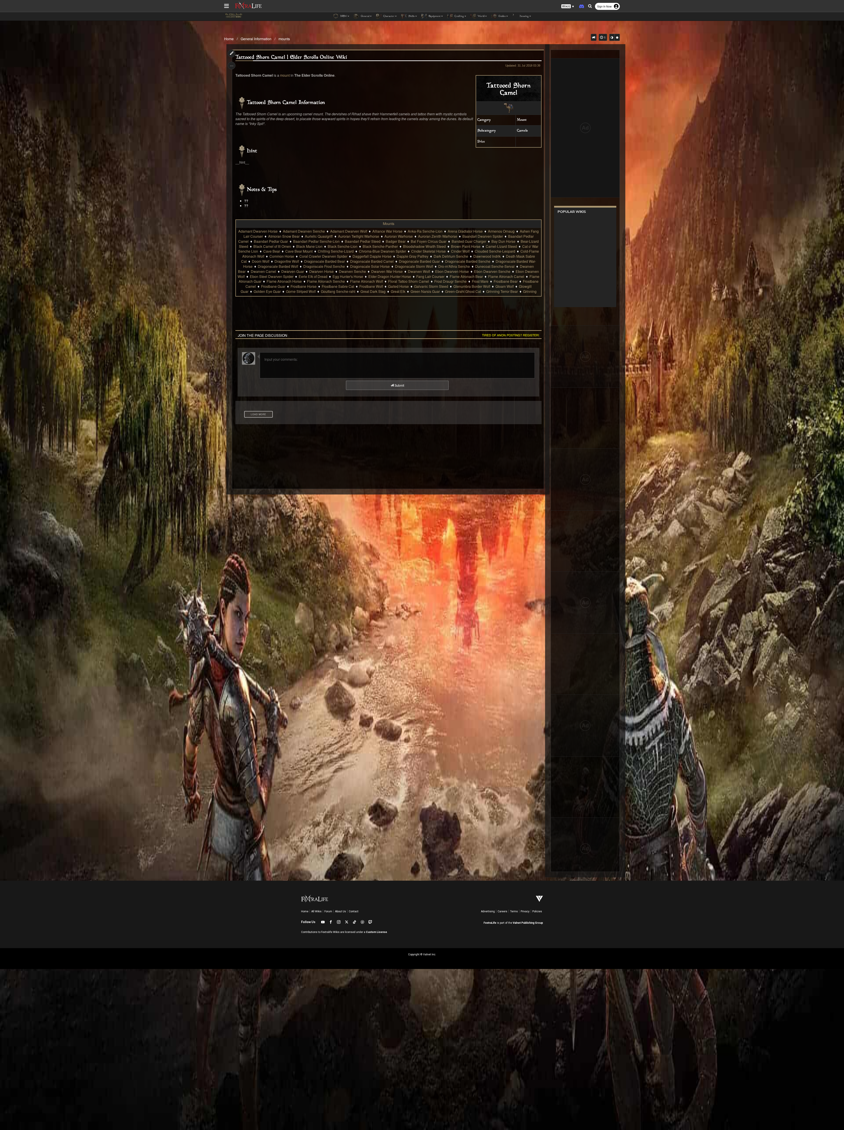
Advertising (488, 911)
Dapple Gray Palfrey (412, 256)
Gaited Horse (398, 286)
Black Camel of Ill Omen (272, 246)
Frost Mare (480, 281)
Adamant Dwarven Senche (304, 231)
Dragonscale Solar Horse (370, 266)
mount (285, 75)
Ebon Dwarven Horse (452, 271)
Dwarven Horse (321, 271)
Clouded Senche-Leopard (495, 251)
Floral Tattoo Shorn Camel (408, 281)
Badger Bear (396, 241)
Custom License (376, 932)
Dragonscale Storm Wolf (414, 266)
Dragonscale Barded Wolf (278, 266)
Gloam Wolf (504, 286)
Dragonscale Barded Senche (467, 261)
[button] (568, 6)
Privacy (525, 911)
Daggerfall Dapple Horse (372, 256)
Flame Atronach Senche (326, 281)
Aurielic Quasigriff (319, 236)
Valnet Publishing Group (528, 922)
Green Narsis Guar (425, 291)
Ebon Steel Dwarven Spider (271, 276)
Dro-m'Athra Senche (454, 266)
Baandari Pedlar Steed (362, 241)
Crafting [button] (459, 16)
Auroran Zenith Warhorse (437, 236)
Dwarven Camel (263, 271)
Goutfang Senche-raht (338, 291)
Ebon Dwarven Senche (492, 271)
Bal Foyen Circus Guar (428, 241)
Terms (514, 911)
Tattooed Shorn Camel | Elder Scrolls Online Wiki (291, 57)
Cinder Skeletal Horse (428, 251)
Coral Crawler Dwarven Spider (323, 256)
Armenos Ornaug (501, 231)
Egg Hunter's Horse (348, 276)
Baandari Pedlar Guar (271, 241)
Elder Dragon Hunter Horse (389, 276)
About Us (340, 911)
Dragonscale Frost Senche (324, 266)
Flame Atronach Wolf (366, 281)
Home (229, 38)
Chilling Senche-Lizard (336, 251)
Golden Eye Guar (267, 291)
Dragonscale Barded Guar (419, 261)
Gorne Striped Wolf (301, 291)
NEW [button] (343, 16)
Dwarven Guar (292, 271)
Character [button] (388, 16)
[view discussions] (594, 37)
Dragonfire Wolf (287, 261)
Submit (399, 385)
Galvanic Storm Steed (431, 286)
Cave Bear (271, 251)
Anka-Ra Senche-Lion (425, 231)
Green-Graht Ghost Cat (463, 291)
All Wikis (316, 911)
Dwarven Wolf (419, 271)
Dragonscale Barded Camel (372, 261)
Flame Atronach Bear (466, 276)
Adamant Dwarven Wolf (348, 231)
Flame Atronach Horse (284, 281)
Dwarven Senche (352, 271)
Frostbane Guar (273, 286)
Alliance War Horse (387, 231)
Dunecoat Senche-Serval (495, 266)
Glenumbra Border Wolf (471, 286)
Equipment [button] (434, 16)
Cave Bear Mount (299, 251)
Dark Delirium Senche (451, 256)
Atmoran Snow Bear (284, 236)
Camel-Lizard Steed (501, 246)
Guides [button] (502, 16)
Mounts (388, 223)
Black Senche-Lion (342, 246)
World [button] (481, 16)
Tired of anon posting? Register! (510, 335)
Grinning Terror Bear (502, 291)
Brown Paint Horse (465, 246)
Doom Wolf (260, 261)
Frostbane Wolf (371, 286)
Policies (537, 911)
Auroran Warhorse (398, 236)
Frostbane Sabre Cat (338, 286)
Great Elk (398, 291)
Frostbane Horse (303, 286)
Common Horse (281, 256)
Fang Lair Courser (430, 276)
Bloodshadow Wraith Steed (424, 246)
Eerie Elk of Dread (313, 276)
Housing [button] (524, 16)
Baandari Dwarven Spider (482, 236)
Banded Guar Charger (469, 241)
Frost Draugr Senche (450, 281)
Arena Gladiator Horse (465, 231)
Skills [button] (411, 16)
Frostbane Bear (506, 281)
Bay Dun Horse (503, 241)
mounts (284, 38)
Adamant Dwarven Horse (258, 231)
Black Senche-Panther (380, 246)
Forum (328, 911)
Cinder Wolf (460, 251)
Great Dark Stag (373, 291)
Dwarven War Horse (387, 271)
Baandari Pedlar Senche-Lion (316, 241)
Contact (353, 911)
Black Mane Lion (309, 246)
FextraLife (490, 922)
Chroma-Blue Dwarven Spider (382, 251)
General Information (256, 38)
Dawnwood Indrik (487, 256)
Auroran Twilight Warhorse (358, 236)
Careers (502, 911)
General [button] (364, 16)
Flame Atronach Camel (506, 276)
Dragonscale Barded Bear (324, 261)
